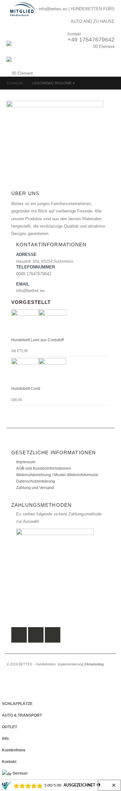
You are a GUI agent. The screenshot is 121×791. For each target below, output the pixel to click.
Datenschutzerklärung (35, 481)
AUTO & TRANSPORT (22, 715)
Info (5, 738)
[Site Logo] (24, 49)
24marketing (94, 664)
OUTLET (9, 727)
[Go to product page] (60, 323)
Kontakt (9, 761)
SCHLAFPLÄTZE (17, 704)
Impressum (25, 462)
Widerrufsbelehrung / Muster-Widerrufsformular (57, 475)
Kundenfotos (13, 750)
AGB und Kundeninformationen (43, 468)
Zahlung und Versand (35, 487)
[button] (12, 32)
